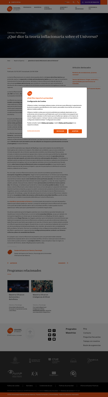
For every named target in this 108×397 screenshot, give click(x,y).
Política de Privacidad (65, 123)
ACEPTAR (75, 131)
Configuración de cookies (33, 130)
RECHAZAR (60, 131)
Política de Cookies (47, 123)
